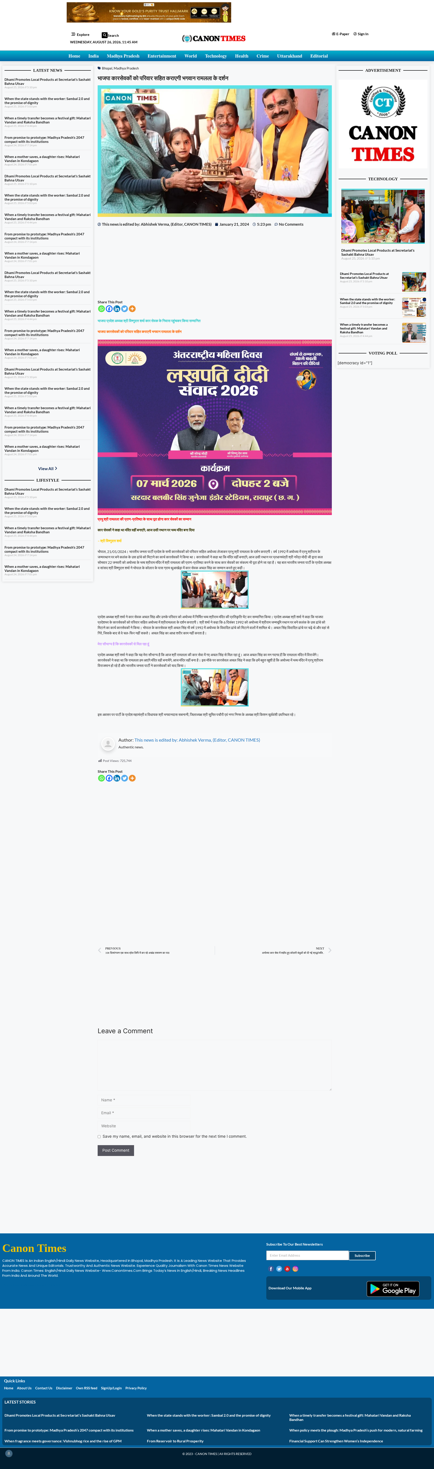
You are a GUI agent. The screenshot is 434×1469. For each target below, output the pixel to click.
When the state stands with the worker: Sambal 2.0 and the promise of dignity (367, 301)
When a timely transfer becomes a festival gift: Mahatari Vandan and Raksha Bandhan (48, 120)
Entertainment (162, 56)
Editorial (319, 56)
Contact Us (43, 1388)
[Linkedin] (116, 308)
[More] (132, 308)
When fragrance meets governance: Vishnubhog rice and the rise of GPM (63, 1441)
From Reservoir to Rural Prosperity (175, 1441)
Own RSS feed (86, 1388)
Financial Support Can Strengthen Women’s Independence (336, 1441)
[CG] (215, 513)
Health (241, 56)
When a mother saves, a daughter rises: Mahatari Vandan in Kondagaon (203, 1430)
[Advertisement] (215, 263)
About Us (24, 1388)
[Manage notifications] (8, 1453)
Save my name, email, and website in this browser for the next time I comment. (175, 1136)
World (190, 56)
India (93, 56)
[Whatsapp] (101, 308)
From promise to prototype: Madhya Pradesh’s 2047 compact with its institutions (44, 139)
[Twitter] (124, 308)
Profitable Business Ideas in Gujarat (31, 1285)
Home (74, 56)
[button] (105, 35)
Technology (216, 56)
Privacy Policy (136, 1388)
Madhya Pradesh (123, 56)
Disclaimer (64, 1388)
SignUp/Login (111, 1388)
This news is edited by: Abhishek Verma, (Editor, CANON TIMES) (197, 740)
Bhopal (107, 68)
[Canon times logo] (383, 167)
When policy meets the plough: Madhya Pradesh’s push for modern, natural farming (355, 1430)
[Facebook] (109, 308)
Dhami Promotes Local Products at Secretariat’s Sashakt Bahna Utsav (364, 275)
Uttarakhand (289, 56)
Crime (263, 56)
